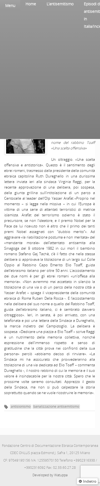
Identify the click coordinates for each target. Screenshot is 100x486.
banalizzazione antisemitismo (56, 406)
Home (31, 3)
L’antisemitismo (60, 3)
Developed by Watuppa (50, 475)
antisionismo (21, 406)
